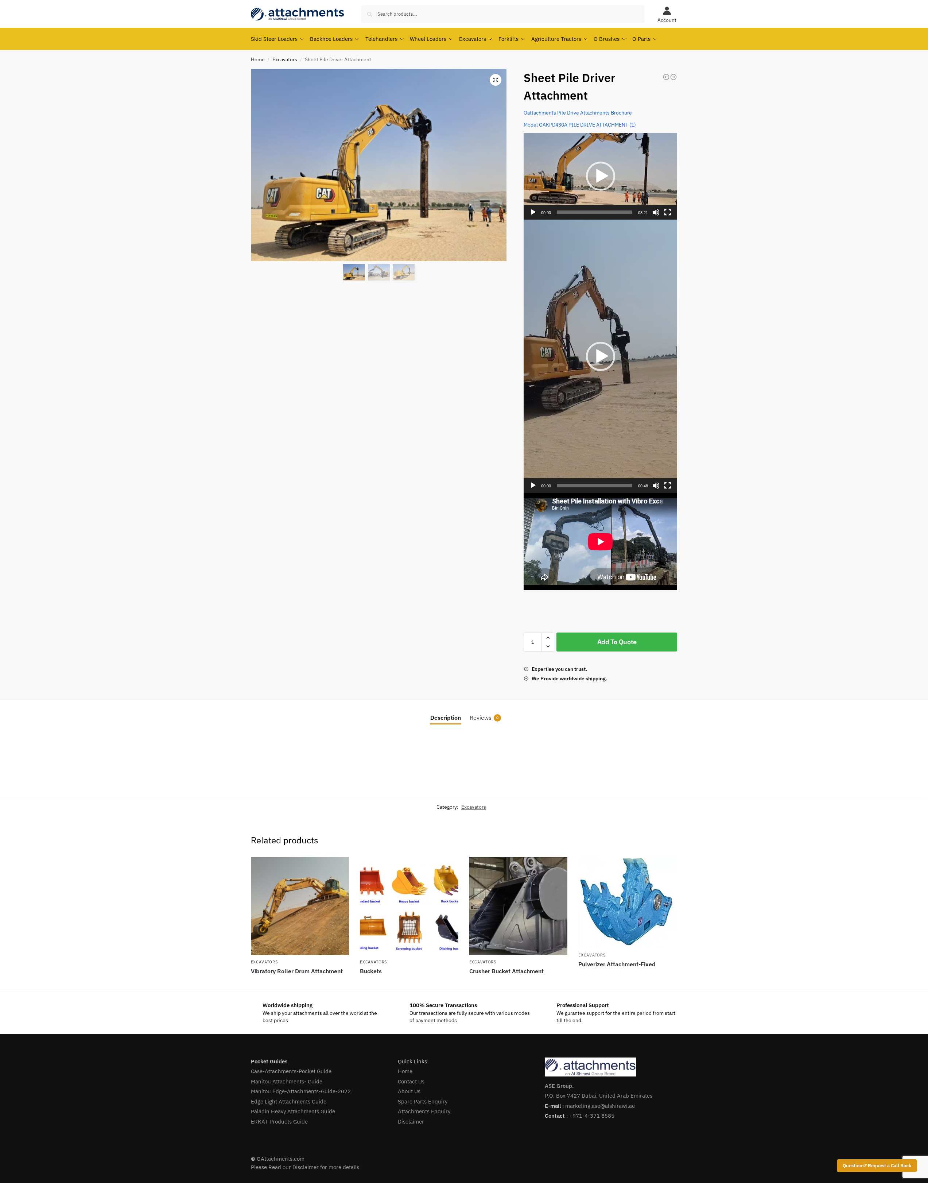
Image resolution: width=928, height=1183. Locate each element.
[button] (495, 80)
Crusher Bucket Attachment (506, 971)
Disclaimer (411, 1121)
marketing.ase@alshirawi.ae (600, 1105)
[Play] (533, 212)
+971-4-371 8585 (591, 1115)
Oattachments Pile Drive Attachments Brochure (578, 112)
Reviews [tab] (484, 717)
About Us (409, 1091)
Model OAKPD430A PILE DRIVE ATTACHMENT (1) (580, 124)
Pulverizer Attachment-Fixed (617, 964)
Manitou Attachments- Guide (286, 1081)
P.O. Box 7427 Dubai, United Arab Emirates (598, 1095)
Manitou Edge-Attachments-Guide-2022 (301, 1091)
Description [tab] (445, 717)
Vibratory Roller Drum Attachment (297, 971)
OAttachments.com (280, 1158)
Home (258, 59)
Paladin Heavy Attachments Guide (293, 1111)
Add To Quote (617, 642)
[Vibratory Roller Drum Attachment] (673, 77)
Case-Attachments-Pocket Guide (291, 1071)
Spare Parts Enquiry (422, 1101)
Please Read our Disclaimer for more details (305, 1167)
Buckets (371, 971)
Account (666, 20)
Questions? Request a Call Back (877, 1165)
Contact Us (411, 1081)
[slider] (594, 212)
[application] (600, 176)
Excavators (284, 59)
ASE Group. (559, 1085)
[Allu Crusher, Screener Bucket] (666, 77)
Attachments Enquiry (424, 1111)
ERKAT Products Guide (279, 1121)
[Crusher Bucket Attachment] (518, 906)
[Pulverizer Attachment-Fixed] (627, 902)
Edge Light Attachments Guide (288, 1101)
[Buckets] (409, 906)
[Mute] (656, 212)
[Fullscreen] (667, 212)
